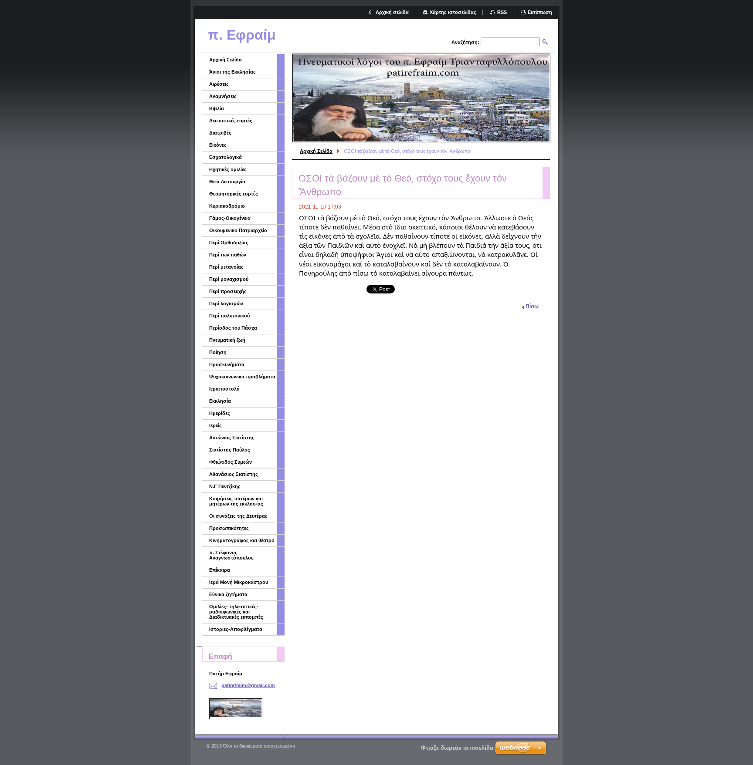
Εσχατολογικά (225, 157)
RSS (502, 12)
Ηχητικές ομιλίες (228, 169)
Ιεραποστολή (224, 388)
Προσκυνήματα (226, 364)
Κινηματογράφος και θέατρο (242, 540)
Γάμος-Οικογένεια (230, 218)
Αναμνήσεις (223, 96)
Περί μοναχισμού (228, 279)
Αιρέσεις (219, 84)
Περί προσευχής (228, 291)
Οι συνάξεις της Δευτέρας (238, 516)
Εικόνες (218, 145)
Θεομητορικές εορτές (233, 193)
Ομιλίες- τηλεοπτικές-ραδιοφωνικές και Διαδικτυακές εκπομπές (236, 612)
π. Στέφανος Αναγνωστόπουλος (231, 555)
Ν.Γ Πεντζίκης (225, 486)
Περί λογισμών (226, 303)
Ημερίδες (219, 413)
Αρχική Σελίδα (316, 151)
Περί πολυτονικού (229, 315)
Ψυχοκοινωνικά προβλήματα (242, 376)
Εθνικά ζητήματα (228, 594)
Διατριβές (220, 132)
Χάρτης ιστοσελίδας (453, 12)
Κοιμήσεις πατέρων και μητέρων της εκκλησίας (236, 501)
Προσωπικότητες (229, 528)
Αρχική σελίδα (392, 12)
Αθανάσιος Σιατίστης (233, 474)
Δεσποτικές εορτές (230, 120)
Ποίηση (218, 352)
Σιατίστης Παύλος (229, 449)
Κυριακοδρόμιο (227, 206)
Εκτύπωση (540, 12)
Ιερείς (215, 425)
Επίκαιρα (219, 570)
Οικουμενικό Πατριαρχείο (238, 230)
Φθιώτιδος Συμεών (230, 462)
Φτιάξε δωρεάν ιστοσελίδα (457, 748)
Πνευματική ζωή (227, 340)
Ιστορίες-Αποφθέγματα (235, 629)
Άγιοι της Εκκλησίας (232, 71)
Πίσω (532, 306)
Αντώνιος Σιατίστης (231, 437)
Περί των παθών (227, 254)
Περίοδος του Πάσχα (233, 327)
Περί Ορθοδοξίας (228, 242)
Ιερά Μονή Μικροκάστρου (238, 582)
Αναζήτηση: (465, 42)
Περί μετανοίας (226, 267)
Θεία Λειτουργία (227, 181)
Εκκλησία (220, 401)
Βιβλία (216, 108)
